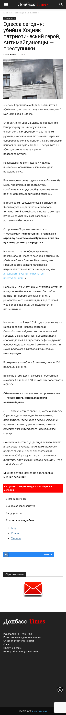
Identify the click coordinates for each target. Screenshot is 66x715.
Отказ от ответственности (18, 640)
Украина (16, 538)
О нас (6, 644)
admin (13, 54)
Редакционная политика (17, 633)
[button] (5, 4)
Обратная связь (12, 648)
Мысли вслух (9, 18)
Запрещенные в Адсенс (27, 12)
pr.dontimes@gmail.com (24, 651)
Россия (15, 533)
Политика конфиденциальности (22, 637)
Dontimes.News (39, 710)
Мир (14, 528)
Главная (7, 12)
